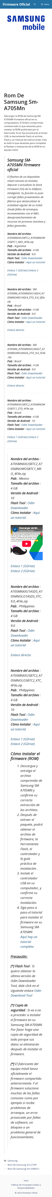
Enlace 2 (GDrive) (23, 571)
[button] (34, 4)
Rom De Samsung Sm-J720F (22, 1164)
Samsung (12, 1160)
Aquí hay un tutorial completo (28, 942)
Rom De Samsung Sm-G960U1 (23, 1168)
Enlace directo (15, 330)
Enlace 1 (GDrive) (17, 270)
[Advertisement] (26, 65)
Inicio (26, 1180)
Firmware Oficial (16, 4)
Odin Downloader (32, 258)
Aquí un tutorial (35, 262)
